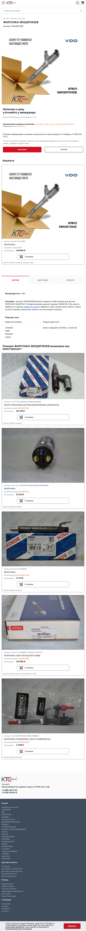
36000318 (64, 124)
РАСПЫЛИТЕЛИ (7, 846)
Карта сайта (6, 894)
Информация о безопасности (12, 891)
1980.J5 (52, 124)
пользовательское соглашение (18, 929)
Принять (72, 926)
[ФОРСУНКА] (43, 202)
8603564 (22, 126)
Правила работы (8, 884)
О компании (6, 904)
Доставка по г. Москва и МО (12, 869)
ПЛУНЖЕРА (6, 839)
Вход (3, 896)
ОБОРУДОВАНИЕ (8, 837)
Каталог (6, 18)
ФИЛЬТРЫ (5, 856)
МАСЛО (4, 832)
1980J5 (58, 124)
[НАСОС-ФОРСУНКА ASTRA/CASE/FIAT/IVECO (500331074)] (43, 376)
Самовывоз (6, 866)
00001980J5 (39, 124)
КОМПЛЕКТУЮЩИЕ (9, 827)
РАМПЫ (4, 844)
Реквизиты (6, 909)
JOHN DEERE (6, 810)
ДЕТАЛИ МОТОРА (8, 819)
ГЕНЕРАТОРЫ (6, 814)
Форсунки (13, 18)
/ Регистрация (11, 896)
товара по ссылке (31, 307)
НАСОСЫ (5, 834)
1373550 (46, 124)
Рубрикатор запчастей (10, 807)
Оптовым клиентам (9, 889)
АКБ (3, 812)
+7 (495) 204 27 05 (77, 2)
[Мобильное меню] (3, 2)
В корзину (64, 149)
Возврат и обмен (8, 886)
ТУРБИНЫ (5, 854)
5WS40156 (15, 126)
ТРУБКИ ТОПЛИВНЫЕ (9, 851)
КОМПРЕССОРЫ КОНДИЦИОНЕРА (14, 829)
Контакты (5, 911)
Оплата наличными (9, 876)
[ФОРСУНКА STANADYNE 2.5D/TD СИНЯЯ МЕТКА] (43, 706)
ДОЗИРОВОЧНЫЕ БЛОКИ (11, 822)
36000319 (71, 124)
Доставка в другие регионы (12, 871)
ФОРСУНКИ (6, 859)
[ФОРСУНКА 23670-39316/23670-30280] (43, 622)
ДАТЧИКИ (5, 817)
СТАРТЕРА (5, 849)
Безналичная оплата (9, 874)
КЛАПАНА (5, 824)
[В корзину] (21, 256)
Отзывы (5, 906)
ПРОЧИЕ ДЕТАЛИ (8, 841)
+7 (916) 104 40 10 (9, 792)
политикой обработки (14, 927)
